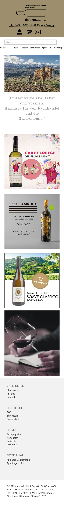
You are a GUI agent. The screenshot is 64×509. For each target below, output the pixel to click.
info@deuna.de (46, 493)
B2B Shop (58, 48)
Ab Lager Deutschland (18, 459)
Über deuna (13, 390)
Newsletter (12, 437)
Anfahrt (11, 393)
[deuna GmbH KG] (31, 12)
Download (12, 444)
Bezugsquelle (14, 434)
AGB (9, 412)
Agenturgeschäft (15, 463)
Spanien (25, 48)
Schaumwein (35, 48)
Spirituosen (46, 48)
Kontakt (11, 397)
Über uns (3, 48)
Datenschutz (13, 419)
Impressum (12, 415)
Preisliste (11, 441)
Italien (16, 48)
